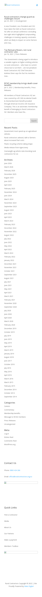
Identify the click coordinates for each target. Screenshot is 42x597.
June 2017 (8, 361)
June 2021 (8, 285)
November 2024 (10, 192)
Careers (7, 406)
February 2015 (9, 386)
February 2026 (9, 170)
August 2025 (9, 178)
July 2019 (7, 336)
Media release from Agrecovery (16, 147)
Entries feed (8, 437)
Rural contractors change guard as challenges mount (19, 17)
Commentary (9, 410)
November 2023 (10, 203)
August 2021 (9, 278)
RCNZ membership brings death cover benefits (21, 84)
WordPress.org (9, 444)
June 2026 (8, 163)
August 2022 (9, 235)
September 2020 (10, 307)
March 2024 (8, 199)
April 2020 (8, 318)
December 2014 (10, 389)
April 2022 (8, 249)
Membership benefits (22, 87)
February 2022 (9, 257)
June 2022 (8, 242)
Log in (6, 434)
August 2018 (9, 357)
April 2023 (8, 217)
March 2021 (8, 296)
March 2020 (8, 321)
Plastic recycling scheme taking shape (18, 144)
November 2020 (10, 303)
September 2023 (10, 206)
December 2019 (10, 328)
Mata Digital (28, 586)
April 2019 (8, 346)
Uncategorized (20, 21)
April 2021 (8, 292)
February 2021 (9, 300)
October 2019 (9, 332)
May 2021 (8, 289)
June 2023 (8, 213)
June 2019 (8, 339)
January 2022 (9, 260)
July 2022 (7, 239)
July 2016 (7, 368)
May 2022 (8, 246)
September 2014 (10, 397)
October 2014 (9, 393)
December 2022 (10, 228)
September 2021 (10, 275)
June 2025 (8, 181)
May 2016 (8, 371)
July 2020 (7, 310)
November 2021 (10, 267)
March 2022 (8, 253)
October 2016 (9, 364)
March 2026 (8, 167)
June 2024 (8, 195)
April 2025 (8, 185)
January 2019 (9, 354)
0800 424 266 (15, 470)
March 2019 (8, 350)
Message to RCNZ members (15, 417)
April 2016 (8, 375)
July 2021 (7, 282)
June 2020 (8, 314)
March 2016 (8, 379)
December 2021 (10, 264)
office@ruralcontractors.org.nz (20, 476)
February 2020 (9, 325)
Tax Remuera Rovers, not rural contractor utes (17, 51)
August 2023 (9, 210)
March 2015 (8, 382)
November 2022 (10, 231)
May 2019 (8, 343)
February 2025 (9, 188)
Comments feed (10, 441)
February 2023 (9, 224)
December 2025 (10, 174)
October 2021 (9, 271)
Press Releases (21, 54)
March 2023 (8, 221)
